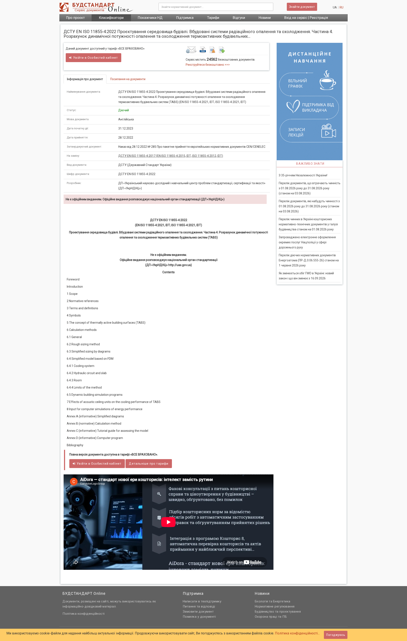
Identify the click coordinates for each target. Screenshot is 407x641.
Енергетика (281, 601)
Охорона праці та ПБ (271, 617)
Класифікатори (111, 17)
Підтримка (185, 17)
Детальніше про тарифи (148, 463)
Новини (265, 17)
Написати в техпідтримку (202, 601)
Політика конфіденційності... (297, 633)
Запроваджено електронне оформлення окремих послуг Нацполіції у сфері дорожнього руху (307, 242)
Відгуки (239, 17)
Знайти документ (302, 6)
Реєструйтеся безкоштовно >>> (208, 64)
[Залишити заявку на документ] (227, 49)
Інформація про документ (85, 79)
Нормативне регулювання (275, 606)
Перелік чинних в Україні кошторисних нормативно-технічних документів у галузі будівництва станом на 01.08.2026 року (308, 224)
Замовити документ (198, 611)
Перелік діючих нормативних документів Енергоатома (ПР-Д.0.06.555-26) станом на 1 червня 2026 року (309, 260)
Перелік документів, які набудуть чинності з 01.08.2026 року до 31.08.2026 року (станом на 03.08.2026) (309, 206)
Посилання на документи (127, 79)
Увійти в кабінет (95, 57)
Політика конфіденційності (84, 614)
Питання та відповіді (199, 606)
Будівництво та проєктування (278, 611)
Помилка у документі (199, 617)
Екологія (261, 601)
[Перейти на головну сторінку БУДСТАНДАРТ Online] (105, 7)
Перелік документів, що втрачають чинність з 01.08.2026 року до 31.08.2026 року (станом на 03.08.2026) (309, 188)
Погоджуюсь (335, 635)
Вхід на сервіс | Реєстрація (306, 17)
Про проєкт (75, 17)
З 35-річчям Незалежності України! (303, 175)
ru (341, 7)
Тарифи (213, 17)
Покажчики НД (150, 17)
